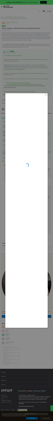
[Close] (46, 95)
